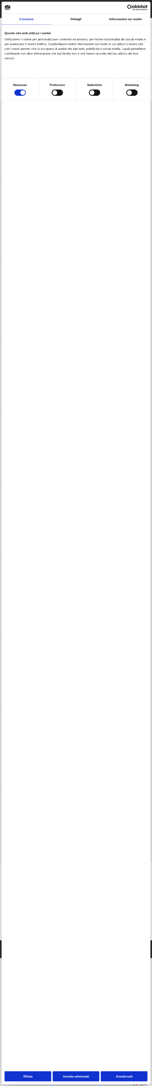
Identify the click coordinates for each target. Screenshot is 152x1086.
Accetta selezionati (76, 1076)
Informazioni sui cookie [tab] (125, 19)
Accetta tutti (124, 1076)
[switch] (57, 93)
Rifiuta (27, 1076)
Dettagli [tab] (76, 19)
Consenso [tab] (26, 19)
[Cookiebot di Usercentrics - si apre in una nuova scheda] (130, 7)
